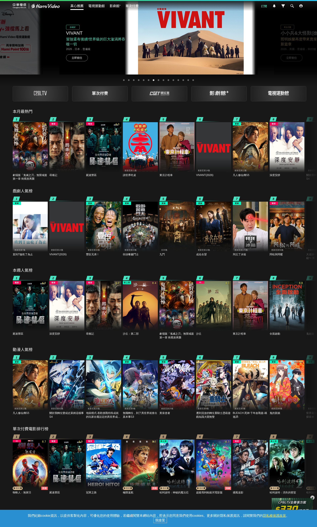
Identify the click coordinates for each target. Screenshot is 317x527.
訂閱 (264, 6)
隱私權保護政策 (274, 515)
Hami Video (36, 6)
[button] (124, 80)
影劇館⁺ (115, 5)
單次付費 (132, 5)
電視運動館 (96, 5)
